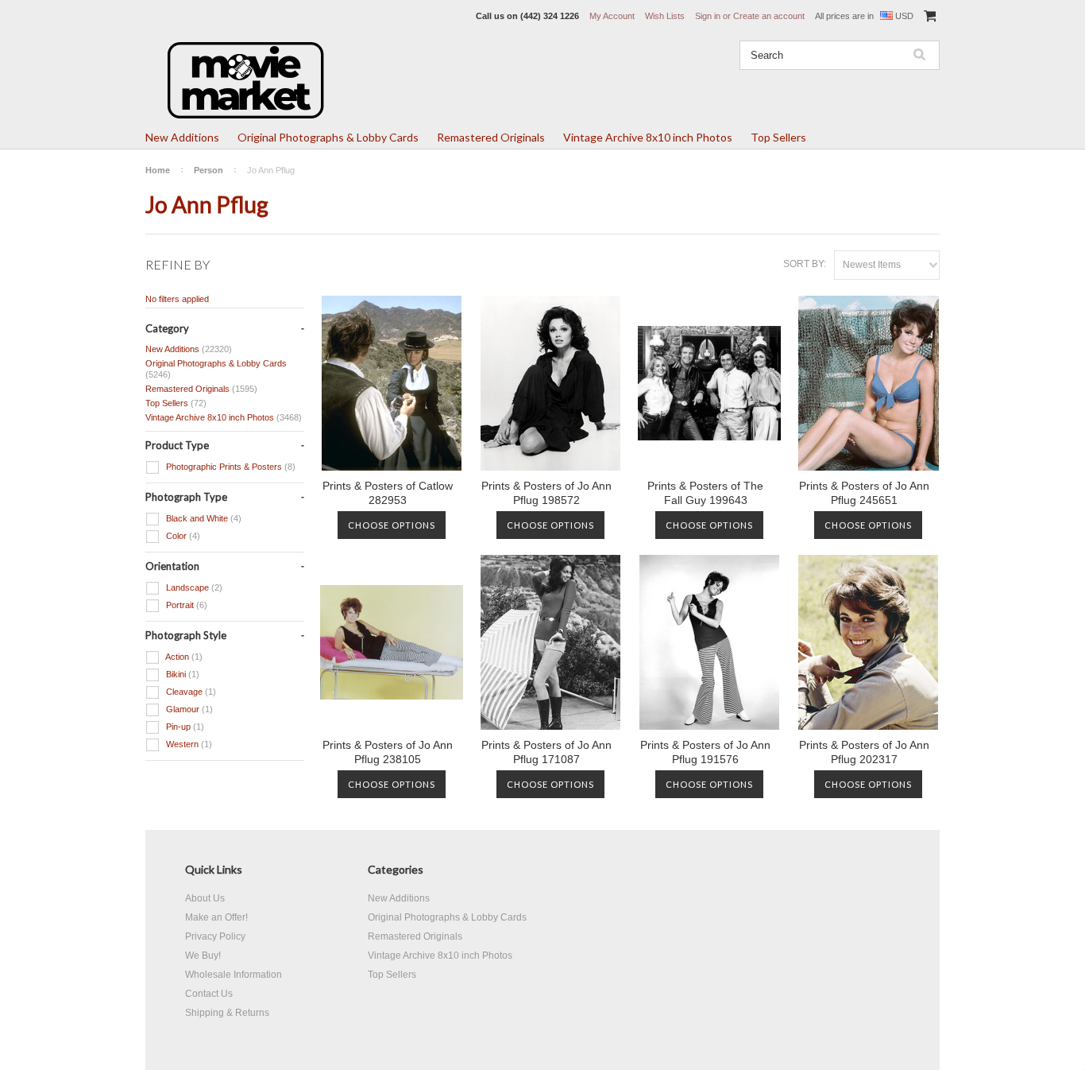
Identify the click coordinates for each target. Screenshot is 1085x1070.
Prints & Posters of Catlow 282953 (387, 492)
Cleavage (190, 691)
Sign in (707, 16)
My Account (612, 16)
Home (157, 170)
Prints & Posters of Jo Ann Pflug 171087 (546, 752)
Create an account (769, 16)
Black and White (202, 518)
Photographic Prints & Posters (229, 466)
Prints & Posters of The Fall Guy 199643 (705, 492)
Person (208, 170)
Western (188, 744)
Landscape (193, 587)
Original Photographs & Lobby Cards (328, 137)
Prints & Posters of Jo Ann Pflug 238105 (387, 752)
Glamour (188, 709)
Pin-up (184, 726)
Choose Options (391, 525)
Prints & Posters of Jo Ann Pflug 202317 (864, 752)
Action (183, 656)
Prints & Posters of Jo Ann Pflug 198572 (546, 492)
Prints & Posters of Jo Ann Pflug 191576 (705, 752)
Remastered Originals (491, 137)
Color (182, 536)
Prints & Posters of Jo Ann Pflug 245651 (864, 492)
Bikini (181, 674)
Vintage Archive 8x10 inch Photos (647, 137)
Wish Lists (665, 16)
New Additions (182, 137)
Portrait (185, 605)
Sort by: (804, 263)
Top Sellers (778, 137)
